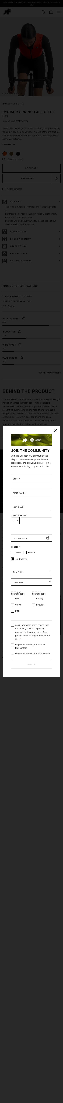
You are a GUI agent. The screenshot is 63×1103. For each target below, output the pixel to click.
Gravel (18, 604)
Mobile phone (19, 516)
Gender (15, 547)
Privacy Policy (26, 628)
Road (17, 598)
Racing (39, 598)
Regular (40, 604)
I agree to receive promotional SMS (32, 653)
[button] (31, 571)
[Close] (55, 430)
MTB (17, 611)
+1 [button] (13, 520)
